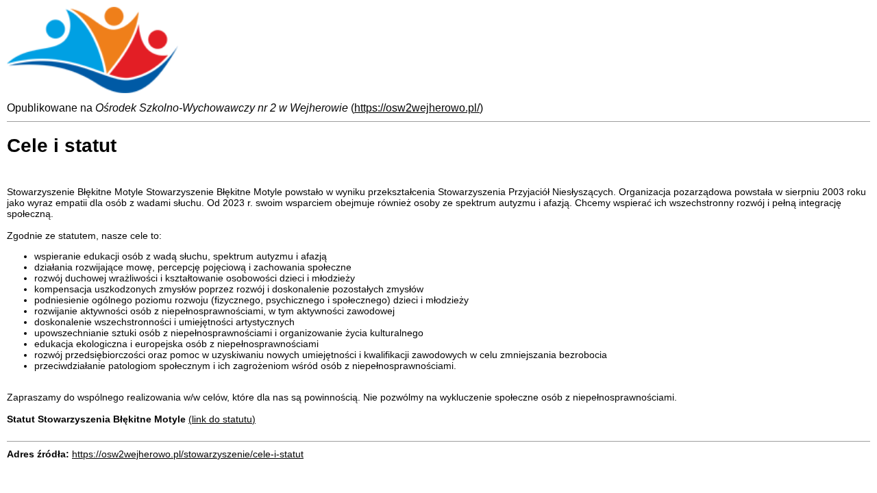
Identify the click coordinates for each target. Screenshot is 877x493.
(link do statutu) (222, 419)
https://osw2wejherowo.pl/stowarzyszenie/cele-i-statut (188, 453)
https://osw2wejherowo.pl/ (417, 108)
